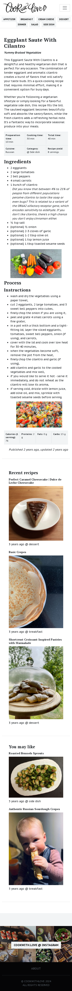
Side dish (48, 24)
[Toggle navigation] (65, 7)
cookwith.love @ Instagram (36, 945)
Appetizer (9, 19)
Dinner (22, 24)
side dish (35, 801)
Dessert (64, 19)
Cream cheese (46, 19)
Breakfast (27, 19)
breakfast (36, 632)
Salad (34, 24)
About (36, 968)
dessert (34, 544)
